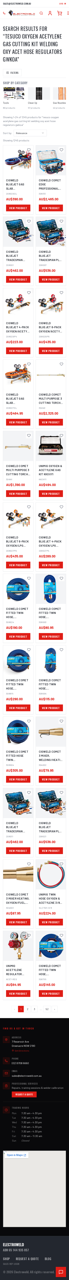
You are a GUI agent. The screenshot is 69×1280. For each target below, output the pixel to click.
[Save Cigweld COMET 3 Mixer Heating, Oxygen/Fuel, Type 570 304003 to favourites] (29, 864)
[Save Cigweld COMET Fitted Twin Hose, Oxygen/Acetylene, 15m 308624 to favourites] (29, 578)
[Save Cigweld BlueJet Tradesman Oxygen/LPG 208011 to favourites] (29, 792)
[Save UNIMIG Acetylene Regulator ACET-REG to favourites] (29, 935)
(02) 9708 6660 (20, 1063)
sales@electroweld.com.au (17, 3)
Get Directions (22, 1050)
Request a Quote (24, 1094)
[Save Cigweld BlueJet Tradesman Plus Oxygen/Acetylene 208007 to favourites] (61, 221)
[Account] (50, 13)
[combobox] (30, 133)
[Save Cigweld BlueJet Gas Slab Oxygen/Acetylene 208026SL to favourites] (29, 150)
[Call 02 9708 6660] (4, 13)
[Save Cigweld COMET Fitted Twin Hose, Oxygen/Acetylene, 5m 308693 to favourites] (61, 578)
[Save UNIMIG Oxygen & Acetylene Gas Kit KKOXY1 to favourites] (61, 435)
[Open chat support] (61, 1272)
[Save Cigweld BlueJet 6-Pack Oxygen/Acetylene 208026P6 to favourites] (61, 293)
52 (47, 1009)
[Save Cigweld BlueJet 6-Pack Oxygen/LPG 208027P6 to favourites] (29, 507)
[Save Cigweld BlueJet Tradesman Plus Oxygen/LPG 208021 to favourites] (61, 792)
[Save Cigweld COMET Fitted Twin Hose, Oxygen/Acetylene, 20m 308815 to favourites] (29, 650)
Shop (6, 1259)
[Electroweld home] (22, 13)
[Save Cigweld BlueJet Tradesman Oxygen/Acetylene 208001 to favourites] (29, 221)
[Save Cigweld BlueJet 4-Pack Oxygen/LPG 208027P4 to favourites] (61, 507)
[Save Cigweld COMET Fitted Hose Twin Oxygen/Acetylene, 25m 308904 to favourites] (29, 721)
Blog (48, 1259)
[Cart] (60, 13)
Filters (14, 73)
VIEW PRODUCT (18, 208)
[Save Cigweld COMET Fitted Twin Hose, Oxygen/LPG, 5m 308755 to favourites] (61, 935)
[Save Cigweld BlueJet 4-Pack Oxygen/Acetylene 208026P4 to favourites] (29, 293)
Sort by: (7, 133)
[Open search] (41, 13)
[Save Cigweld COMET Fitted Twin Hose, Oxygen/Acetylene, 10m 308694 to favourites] (61, 650)
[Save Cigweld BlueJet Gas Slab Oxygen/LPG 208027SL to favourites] (29, 364)
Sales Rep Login (11, 1263)
